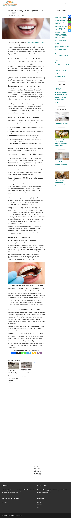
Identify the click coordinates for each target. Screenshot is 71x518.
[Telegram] (28, 353)
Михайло (10, 15)
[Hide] (70, 33)
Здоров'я (24, 15)
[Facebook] (13, 353)
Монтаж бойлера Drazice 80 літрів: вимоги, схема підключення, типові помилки (62, 49)
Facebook (4, 502)
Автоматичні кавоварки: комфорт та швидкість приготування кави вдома (61, 71)
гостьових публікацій (12, 492)
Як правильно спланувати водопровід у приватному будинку (62, 64)
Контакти (39, 504)
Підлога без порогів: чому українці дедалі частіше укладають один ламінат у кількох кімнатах (61, 20)
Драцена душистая (60, 76)
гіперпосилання (46, 492)
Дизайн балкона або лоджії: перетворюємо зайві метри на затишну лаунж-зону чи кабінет (39, 470)
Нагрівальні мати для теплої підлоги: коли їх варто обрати (26, 371)
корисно (15, 356)
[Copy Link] (34, 353)
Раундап (57, 60)
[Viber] (39, 353)
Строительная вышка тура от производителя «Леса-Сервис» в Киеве (61, 55)
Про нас (39, 502)
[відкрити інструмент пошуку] (65, 3)
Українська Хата (18, 515)
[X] (18, 353)
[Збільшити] (43, 264)
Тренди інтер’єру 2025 (61, 123)
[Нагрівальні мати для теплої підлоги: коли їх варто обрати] (26, 365)
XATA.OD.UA (47, 491)
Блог (38, 507)
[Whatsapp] (23, 353)
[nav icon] (68, 3)
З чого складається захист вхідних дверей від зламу (61, 41)
